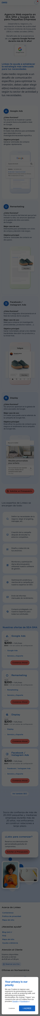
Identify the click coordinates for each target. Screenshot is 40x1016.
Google (15, 1001)
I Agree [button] (27, 1008)
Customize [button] (12, 1008)
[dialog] (20, 995)
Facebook (24, 1001)
